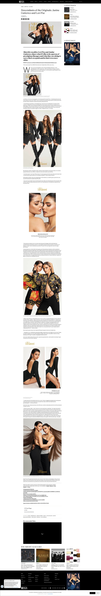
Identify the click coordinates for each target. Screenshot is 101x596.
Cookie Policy (46, 577)
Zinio (29, 487)
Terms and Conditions (48, 582)
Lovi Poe (54, 515)
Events (45, 1)
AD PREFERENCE (46, 580)
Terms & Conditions (50, 593)
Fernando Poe (33, 515)
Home (22, 6)
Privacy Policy (46, 575)
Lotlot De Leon (49, 515)
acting (29, 515)
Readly (48, 486)
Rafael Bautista (73, 25)
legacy (44, 515)
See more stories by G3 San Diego (29, 511)
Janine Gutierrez (39, 515)
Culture (31, 6)
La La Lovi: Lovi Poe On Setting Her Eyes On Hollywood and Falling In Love (41, 62)
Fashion (31, 1)
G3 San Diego (24, 15)
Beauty (36, 1)
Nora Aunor (34, 517)
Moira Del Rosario (74, 18)
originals (38, 517)
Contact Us (23, 577)
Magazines (70, 1)
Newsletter (23, 581)
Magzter (51, 486)
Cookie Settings (47, 579)
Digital (56, 575)
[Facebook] (22, 19)
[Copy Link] (28, 19)
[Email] (27, 19)
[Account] (81, 1)
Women (49, 1)
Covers (66, 1)
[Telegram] (25, 19)
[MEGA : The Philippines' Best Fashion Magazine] (21, 2)
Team (22, 579)
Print (56, 577)
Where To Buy (57, 579)
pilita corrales (44, 517)
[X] (23, 19)
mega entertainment (27, 517)
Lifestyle (40, 1)
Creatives (62, 1)
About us (22, 575)
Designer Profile (55, 1)
